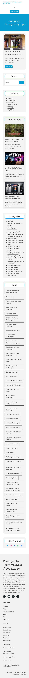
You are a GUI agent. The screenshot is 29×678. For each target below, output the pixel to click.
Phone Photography (11, 448)
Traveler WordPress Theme (13, 672)
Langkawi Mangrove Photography (11, 409)
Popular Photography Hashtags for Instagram (12, 483)
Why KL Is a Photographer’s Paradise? (14, 523)
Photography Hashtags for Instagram (13, 468)
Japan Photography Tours (15, 236)
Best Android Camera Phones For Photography (13, 197)
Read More (9, 67)
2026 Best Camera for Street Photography (12, 291)
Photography (10, 452)
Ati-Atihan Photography (12, 330)
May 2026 (10, 98)
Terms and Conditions (8, 611)
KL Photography (12, 238)
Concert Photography (14, 231)
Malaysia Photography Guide (16, 252)
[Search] (21, 82)
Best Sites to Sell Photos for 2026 (14, 360)
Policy (4, 608)
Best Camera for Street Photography (12, 348)
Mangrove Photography (13, 423)
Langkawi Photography (12, 414)
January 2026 (11, 102)
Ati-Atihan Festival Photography (11, 325)
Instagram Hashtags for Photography (12, 403)
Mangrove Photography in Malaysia (13, 438)
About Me (10, 221)
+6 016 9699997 (7, 660)
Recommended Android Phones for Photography (13, 489)
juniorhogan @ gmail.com (9, 657)
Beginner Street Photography (10, 335)
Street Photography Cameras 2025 (11, 504)
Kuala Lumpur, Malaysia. (9, 647)
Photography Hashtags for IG (13, 462)
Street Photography (13, 273)
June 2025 (11, 108)
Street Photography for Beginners (14, 54)
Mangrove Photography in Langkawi (13, 432)
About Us (5, 606)
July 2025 (10, 106)
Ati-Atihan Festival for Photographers (12, 319)
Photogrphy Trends (11, 478)
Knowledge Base (7, 627)
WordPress (23, 674)
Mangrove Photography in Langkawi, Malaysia (14, 140)
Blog (4, 616)
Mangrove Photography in (13, 427)
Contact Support (7, 630)
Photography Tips (13, 269)
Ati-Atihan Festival (11, 313)
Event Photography (13, 232)
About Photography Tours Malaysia (13, 302)
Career (4, 614)
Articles (10, 227)
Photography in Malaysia (13, 473)
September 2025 (12, 104)
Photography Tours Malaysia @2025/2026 (12, 564)
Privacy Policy (6, 632)
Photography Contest (14, 256)
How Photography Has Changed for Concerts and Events (14, 169)
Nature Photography (13, 254)
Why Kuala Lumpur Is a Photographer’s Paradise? (13, 529)
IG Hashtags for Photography (10, 396)
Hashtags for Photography (13, 385)
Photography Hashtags (14, 265)
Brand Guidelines (7, 640)
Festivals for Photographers (15, 234)
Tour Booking (14, 11)
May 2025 (10, 110)
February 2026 (12, 100)
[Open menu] (14, 7)
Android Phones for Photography (11, 308)
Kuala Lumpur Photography (15, 240)
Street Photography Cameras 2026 (11, 510)
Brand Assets (6, 637)
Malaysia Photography (14, 246)
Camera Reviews (12, 229)
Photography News (13, 267)
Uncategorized (12, 275)
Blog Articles (6, 635)
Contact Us (5, 619)
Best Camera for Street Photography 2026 (12, 354)
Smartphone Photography (15, 271)
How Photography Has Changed (12, 390)
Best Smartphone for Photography (12, 367)
